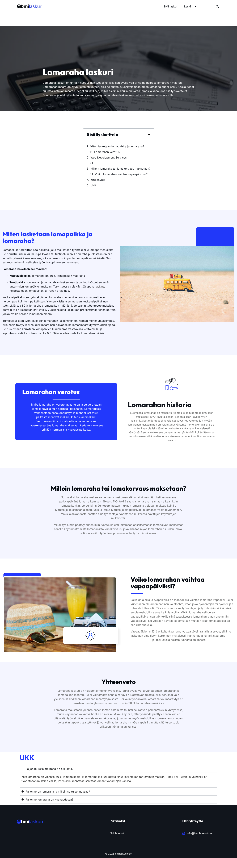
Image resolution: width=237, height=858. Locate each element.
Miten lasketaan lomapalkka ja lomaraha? (117, 146)
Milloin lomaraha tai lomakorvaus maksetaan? (120, 168)
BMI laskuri (171, 6)
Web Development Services (109, 157)
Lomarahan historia (107, 163)
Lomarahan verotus (107, 152)
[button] (217, 6)
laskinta (100, 286)
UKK (93, 185)
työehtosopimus (141, 640)
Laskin (188, 6)
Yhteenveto (97, 179)
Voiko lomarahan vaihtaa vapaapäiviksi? (121, 174)
